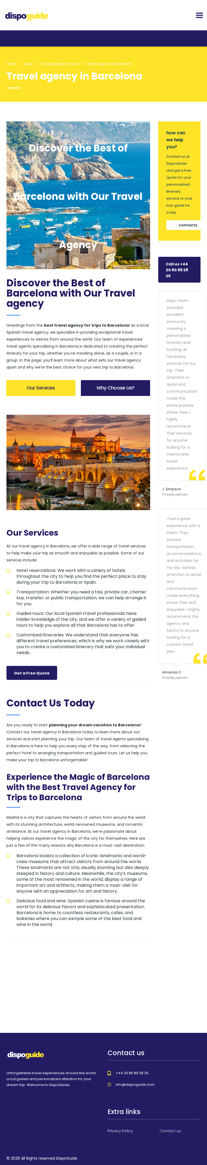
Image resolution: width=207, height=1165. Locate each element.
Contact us (170, 1131)
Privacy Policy (120, 1131)
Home (11, 64)
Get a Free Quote (32, 673)
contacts (188, 225)
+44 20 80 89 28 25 (132, 1073)
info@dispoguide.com (135, 1084)
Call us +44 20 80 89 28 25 (177, 270)
